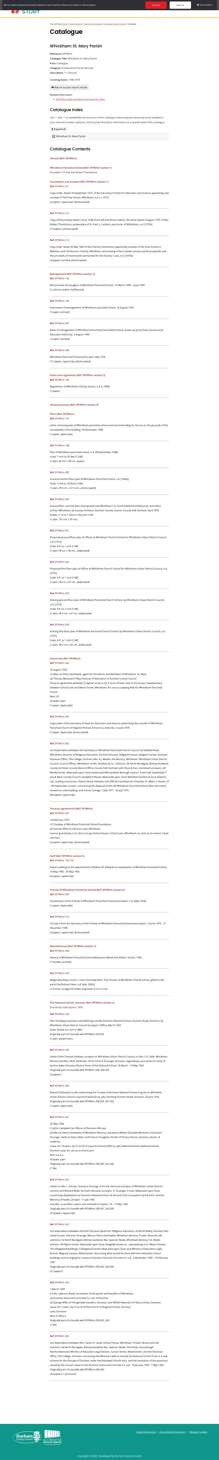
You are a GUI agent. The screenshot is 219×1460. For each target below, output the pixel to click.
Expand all (59, 129)
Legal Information (146, 1432)
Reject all (180, 5)
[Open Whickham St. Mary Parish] (53, 136)
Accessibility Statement (172, 1432)
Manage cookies (198, 1432)
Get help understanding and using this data (80, 99)
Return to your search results (70, 87)
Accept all (156, 5)
